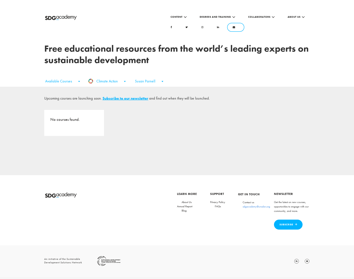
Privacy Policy (217, 202)
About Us (294, 16)
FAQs (218, 206)
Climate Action (107, 81)
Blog (184, 210)
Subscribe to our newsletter (125, 98)
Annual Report (184, 206)
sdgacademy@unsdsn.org (256, 206)
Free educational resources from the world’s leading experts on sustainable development (176, 54)
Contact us (248, 202)
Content (177, 16)
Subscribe (286, 224)
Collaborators (259, 16)
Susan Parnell (145, 81)
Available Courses (59, 81)
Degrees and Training (215, 16)
